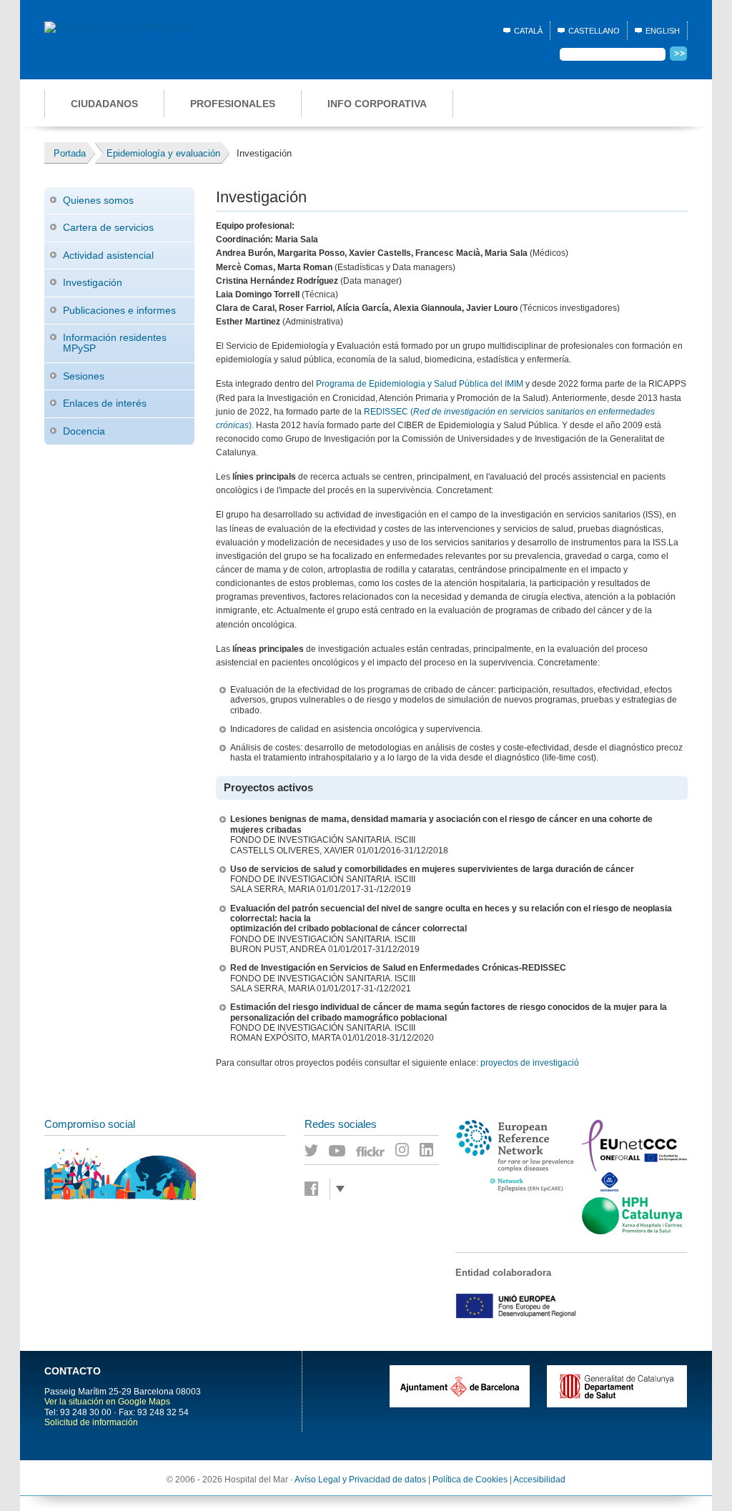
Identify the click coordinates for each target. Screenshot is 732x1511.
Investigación (92, 282)
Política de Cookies (470, 1480)
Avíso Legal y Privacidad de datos (360, 1480)
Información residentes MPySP (115, 343)
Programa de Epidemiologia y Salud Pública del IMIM (419, 384)
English (663, 30)
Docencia (84, 431)
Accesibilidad (539, 1480)
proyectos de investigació (529, 1063)
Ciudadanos (104, 103)
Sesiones (83, 376)
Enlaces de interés (105, 403)
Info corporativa (377, 103)
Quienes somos (98, 200)
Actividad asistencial (108, 255)
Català (528, 30)
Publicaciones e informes (119, 310)
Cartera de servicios (108, 227)
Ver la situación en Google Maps (107, 1402)
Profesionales (232, 103)
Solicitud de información (91, 1422)
